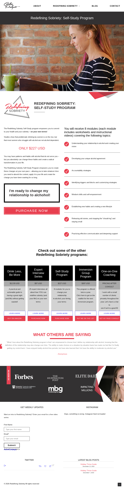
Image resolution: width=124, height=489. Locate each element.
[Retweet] (40, 466)
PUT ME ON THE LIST (85, 318)
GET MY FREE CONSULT (109, 318)
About (37, 6)
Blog (95, 6)
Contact (115, 6)
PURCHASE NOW (32, 211)
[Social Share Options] (5, 465)
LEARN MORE (14, 313)
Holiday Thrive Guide (89, 464)
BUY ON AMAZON (15, 318)
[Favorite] (45, 466)
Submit (12, 445)
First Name (8, 425)
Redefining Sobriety (65, 6)
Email (6, 434)
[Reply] (49, 466)
